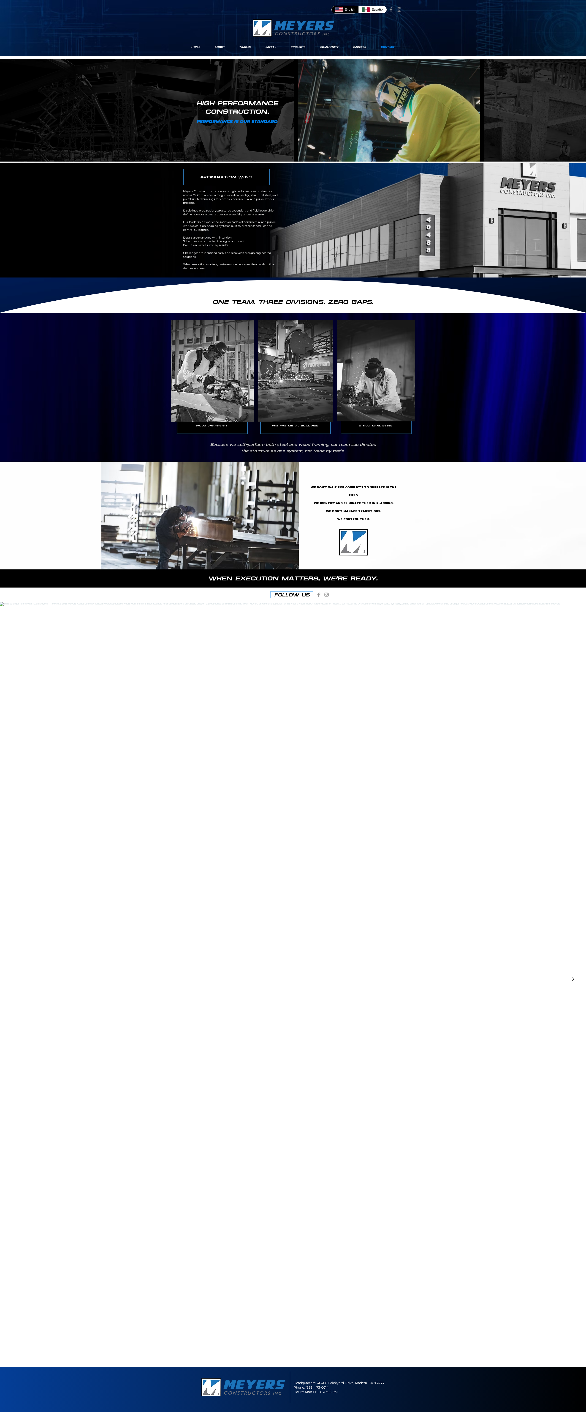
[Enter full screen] (478, 155)
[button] (200, 522)
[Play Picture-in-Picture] (470, 155)
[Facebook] (391, 9)
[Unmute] (308, 155)
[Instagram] (399, 9)
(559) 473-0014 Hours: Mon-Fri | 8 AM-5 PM (316, 1389)
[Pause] (300, 155)
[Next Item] (573, 979)
